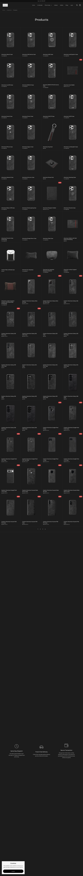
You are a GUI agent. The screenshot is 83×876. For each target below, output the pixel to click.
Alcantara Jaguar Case (31, 135)
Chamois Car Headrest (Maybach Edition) (52, 258)
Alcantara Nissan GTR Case (10, 196)
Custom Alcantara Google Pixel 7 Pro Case (10, 479)
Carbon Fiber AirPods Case (10, 258)
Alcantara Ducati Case (10, 104)
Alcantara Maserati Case (10, 165)
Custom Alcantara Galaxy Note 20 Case (31, 290)
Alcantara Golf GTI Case (52, 104)
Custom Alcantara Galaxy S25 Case (10, 385)
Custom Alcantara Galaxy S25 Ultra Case (52, 385)
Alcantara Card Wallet (72, 73)
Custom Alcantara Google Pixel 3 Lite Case (72, 416)
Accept (13, 871)
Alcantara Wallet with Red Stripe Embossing (72, 227)
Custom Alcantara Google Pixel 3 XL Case (10, 447)
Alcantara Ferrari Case (31, 104)
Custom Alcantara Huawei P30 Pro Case (52, 510)
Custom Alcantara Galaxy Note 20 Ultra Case (52, 290)
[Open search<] (77, 5)
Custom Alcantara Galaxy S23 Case (52, 322)
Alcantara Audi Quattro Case (72, 42)
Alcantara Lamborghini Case (72, 135)
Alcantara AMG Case (52, 42)
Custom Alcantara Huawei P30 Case (31, 510)
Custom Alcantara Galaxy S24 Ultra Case (72, 353)
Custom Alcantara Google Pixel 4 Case (52, 447)
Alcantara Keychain (52, 135)
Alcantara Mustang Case (72, 165)
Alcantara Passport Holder (52, 196)
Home (3, 10)
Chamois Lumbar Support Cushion (72, 258)
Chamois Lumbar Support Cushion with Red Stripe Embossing (10, 290)
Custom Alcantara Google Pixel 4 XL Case (72, 447)
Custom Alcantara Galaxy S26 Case (72, 385)
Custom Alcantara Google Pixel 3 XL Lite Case (31, 447)
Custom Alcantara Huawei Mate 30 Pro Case (72, 479)
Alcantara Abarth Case (10, 42)
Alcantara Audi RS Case (10, 73)
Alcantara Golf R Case (72, 104)
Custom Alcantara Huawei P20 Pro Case (10, 510)
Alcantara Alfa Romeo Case (31, 42)
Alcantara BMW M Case (31, 73)
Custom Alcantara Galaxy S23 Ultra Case (10, 353)
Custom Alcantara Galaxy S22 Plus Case (10, 322)
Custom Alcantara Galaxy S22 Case (72, 290)
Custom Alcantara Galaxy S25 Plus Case (31, 385)
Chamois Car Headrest (31, 258)
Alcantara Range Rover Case (31, 227)
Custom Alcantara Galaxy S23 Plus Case (72, 322)
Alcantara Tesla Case (52, 227)
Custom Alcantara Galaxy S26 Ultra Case (31, 416)
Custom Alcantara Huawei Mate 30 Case (52, 479)
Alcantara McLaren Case (31, 165)
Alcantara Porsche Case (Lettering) (10, 227)
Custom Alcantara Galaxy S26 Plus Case (10, 416)
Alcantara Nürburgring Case (31, 196)
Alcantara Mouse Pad (52, 165)
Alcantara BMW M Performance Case (52, 73)
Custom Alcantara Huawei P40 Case (72, 510)
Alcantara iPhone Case (10, 135)
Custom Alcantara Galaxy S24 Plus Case (52, 353)
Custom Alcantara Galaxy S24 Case (31, 353)
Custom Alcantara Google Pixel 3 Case (52, 416)
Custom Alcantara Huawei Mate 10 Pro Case (31, 479)
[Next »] (45, 529)
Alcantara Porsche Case (72, 196)
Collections (9, 10)
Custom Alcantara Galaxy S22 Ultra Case (31, 322)
